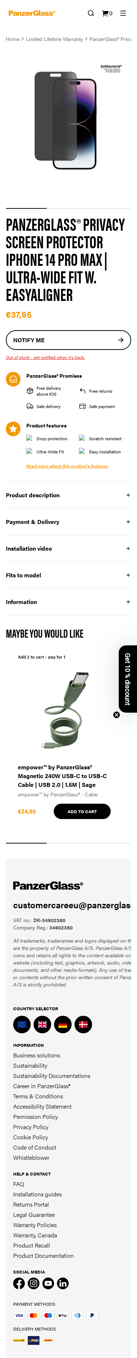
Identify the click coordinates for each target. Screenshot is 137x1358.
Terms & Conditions (38, 1096)
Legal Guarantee (34, 1214)
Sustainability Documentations (51, 1075)
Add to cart (82, 811)
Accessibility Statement (42, 1106)
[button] (128, 679)
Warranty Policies (35, 1225)
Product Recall (31, 1245)
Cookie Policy (30, 1137)
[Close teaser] (116, 714)
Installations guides (37, 1194)
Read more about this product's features (67, 466)
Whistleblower (31, 1157)
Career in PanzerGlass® (42, 1086)
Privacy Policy (30, 1127)
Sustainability (30, 1065)
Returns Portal (31, 1204)
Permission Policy (35, 1116)
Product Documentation (43, 1255)
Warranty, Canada (35, 1235)
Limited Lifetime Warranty (54, 38)
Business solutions (36, 1055)
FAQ (18, 1184)
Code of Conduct (34, 1147)
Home (12, 38)
